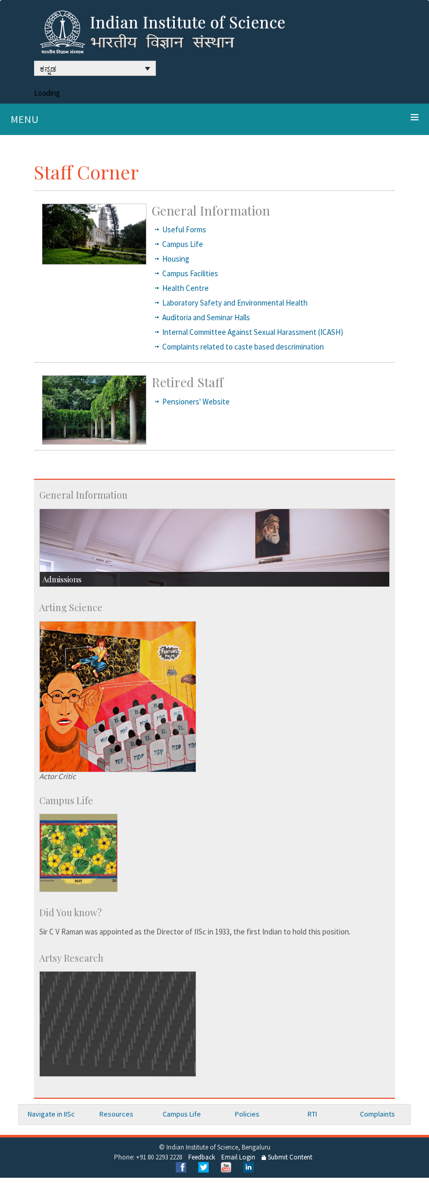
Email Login (238, 1157)
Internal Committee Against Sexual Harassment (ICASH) (252, 332)
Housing (175, 259)
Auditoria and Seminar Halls (206, 317)
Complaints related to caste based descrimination (243, 347)
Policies (247, 1114)
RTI (312, 1114)
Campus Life (182, 244)
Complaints (377, 1114)
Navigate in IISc (51, 1114)
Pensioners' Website (196, 402)
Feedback (201, 1157)
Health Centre (185, 288)
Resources (116, 1114)
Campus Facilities (190, 273)
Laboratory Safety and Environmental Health (235, 303)
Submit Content (289, 1157)
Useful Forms (184, 229)
